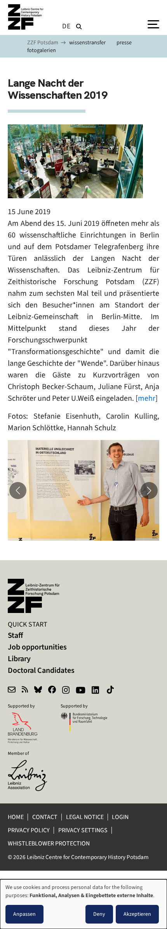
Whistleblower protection (49, 843)
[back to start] (27, 17)
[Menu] (153, 23)
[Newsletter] (12, 690)
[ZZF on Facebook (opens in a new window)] (52, 690)
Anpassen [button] (24, 914)
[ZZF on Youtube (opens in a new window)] (80, 690)
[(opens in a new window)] (31, 765)
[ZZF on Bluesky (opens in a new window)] (38, 690)
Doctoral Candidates (41, 670)
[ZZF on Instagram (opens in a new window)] (66, 690)
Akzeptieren (137, 914)
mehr (146, 398)
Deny (99, 914)
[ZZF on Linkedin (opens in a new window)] (96, 690)
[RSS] (25, 690)
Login (121, 817)
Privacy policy (29, 830)
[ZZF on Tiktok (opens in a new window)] (111, 690)
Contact (44, 817)
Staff (15, 635)
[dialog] (83, 904)
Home (16, 817)
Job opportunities (37, 647)
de (66, 26)
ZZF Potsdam (42, 42)
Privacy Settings (83, 830)
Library (19, 658)
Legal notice (85, 817)
